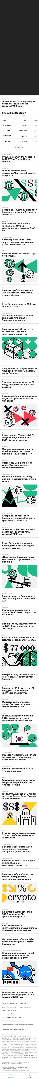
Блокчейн (5, 923)
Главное (10, 1077)
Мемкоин (5, 393)
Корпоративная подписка (10, 1010)
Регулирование (7, 844)
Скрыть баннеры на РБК (9, 1007)
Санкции (5, 221)
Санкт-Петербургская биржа (15, 1067)
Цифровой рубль (7, 237)
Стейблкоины (6, 752)
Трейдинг (5, 168)
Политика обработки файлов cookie (13, 1029)
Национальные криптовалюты (12, 950)
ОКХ (24, 116)
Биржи (4, 713)
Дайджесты (6, 99)
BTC (3, 251)
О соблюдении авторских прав (12, 1017)
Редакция (23, 1003)
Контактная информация (10, 1003)
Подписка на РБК (25, 1007)
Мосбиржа (21, 1067)
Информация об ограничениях (11, 1014)
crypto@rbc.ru (31, 1055)
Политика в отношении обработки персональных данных (17, 1024)
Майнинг (5, 446)
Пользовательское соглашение (11, 1020)
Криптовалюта (7, 154)
